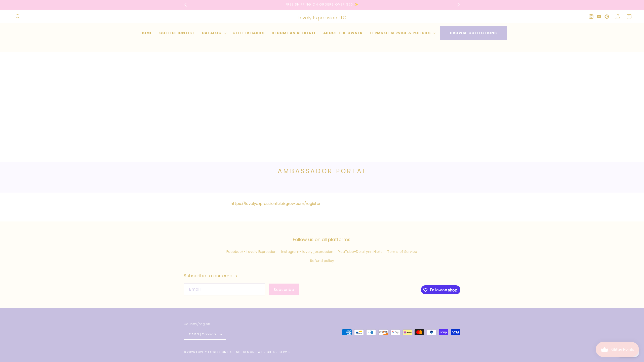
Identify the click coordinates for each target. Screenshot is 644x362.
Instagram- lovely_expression (307, 251)
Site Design (245, 352)
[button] (18, 16)
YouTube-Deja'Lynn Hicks (360, 251)
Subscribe (284, 289)
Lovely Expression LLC (214, 352)
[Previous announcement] (185, 5)
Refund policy (322, 260)
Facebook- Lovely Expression (251, 251)
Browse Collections (473, 32)
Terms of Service (402, 251)
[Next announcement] (458, 5)
